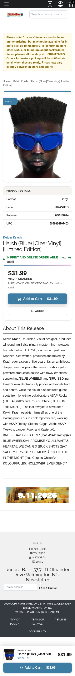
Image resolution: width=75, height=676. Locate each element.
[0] (71, 5)
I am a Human (48, 588)
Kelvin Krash (20, 81)
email (10, 261)
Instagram (38, 557)
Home (6, 81)
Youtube (38, 553)
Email (39, 561)
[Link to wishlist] (50, 4)
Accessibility (37, 631)
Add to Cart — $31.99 (40, 299)
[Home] (15, 14)
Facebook (39, 549)
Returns (60, 619)
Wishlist (39, 310)
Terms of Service (37, 621)
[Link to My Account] (61, 4)
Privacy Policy (15, 621)
